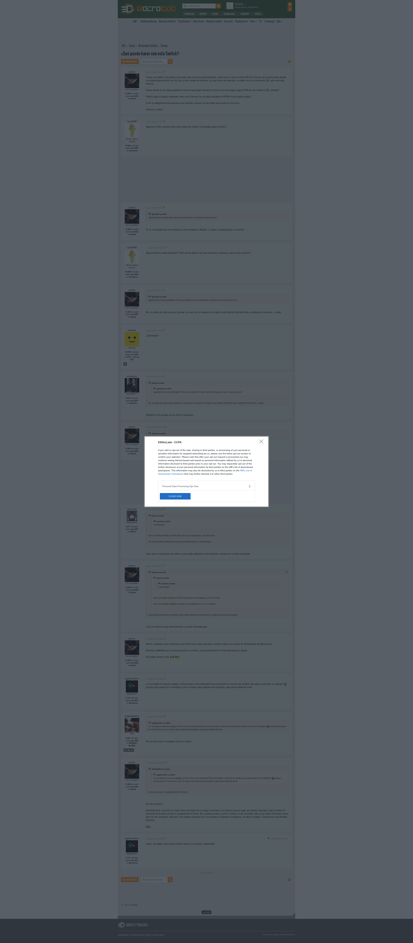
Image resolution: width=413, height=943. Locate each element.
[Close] (262, 442)
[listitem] (206, 486)
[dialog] (206, 471)
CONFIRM (175, 496)
